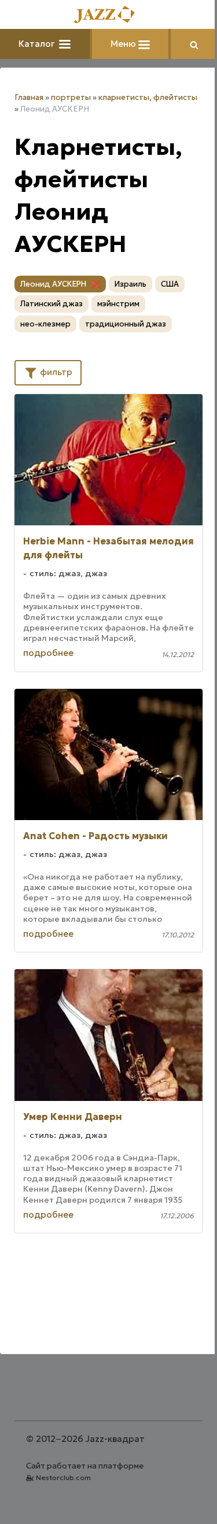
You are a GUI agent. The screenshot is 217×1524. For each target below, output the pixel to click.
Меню (124, 43)
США (170, 284)
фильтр (55, 371)
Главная (28, 97)
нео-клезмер (45, 324)
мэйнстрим (118, 304)
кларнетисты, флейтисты (147, 97)
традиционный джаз (125, 324)
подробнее (48, 652)
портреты (71, 97)
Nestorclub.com (63, 1477)
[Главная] (109, 15)
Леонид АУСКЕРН (53, 284)
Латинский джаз (51, 304)
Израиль (130, 284)
